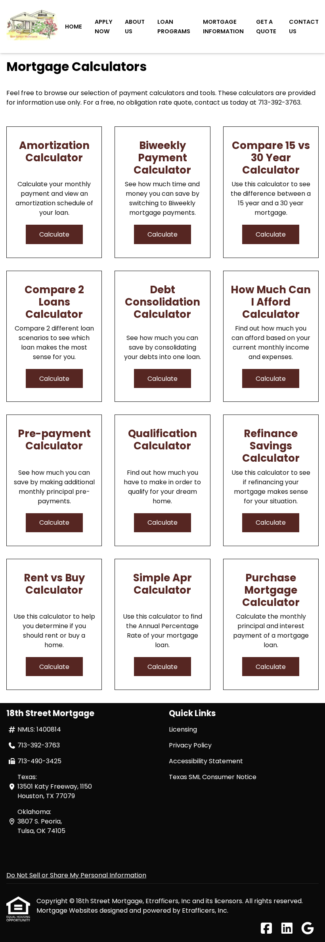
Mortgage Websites (67, 910)
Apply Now (104, 26)
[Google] (307, 929)
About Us (135, 26)
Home (73, 27)
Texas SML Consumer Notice (212, 776)
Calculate (54, 234)
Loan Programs (173, 26)
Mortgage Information (223, 26)
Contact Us (304, 26)
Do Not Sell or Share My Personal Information (76, 875)
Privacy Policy (190, 745)
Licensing (183, 729)
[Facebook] (266, 929)
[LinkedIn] (287, 929)
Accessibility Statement (206, 761)
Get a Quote (266, 26)
